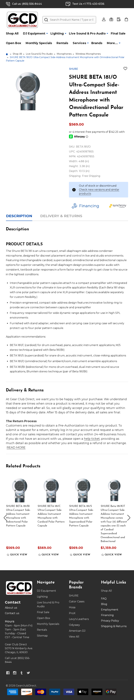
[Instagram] (15, 673)
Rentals (62, 43)
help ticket (92, 439)
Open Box (13, 43)
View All (74, 636)
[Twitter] (28, 673)
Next (129, 518)
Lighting (57, 33)
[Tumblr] (22, 673)
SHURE (74, 595)
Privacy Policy (110, 620)
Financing (107, 615)
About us (11, 607)
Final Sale (118, 33)
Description (19, 216)
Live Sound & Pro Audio (87, 33)
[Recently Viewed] (119, 19)
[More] (47, 33)
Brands (96, 43)
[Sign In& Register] (104, 19)
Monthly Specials (39, 43)
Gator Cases (76, 601)
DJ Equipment (34, 33)
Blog (104, 604)
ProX (72, 613)
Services (79, 43)
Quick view (18, 554)
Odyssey (74, 624)
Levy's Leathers (79, 619)
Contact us (12, 613)
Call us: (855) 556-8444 (27, 3)
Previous (5, 518)
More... (112, 43)
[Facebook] (8, 673)
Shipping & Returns (113, 626)
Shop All (12, 33)
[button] (88, 206)
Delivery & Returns (61, 216)
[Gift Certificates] (111, 19)
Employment (109, 609)
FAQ (104, 598)
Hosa (72, 607)
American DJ (77, 630)
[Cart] (126, 19)
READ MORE (16, 447)
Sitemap (42, 635)
